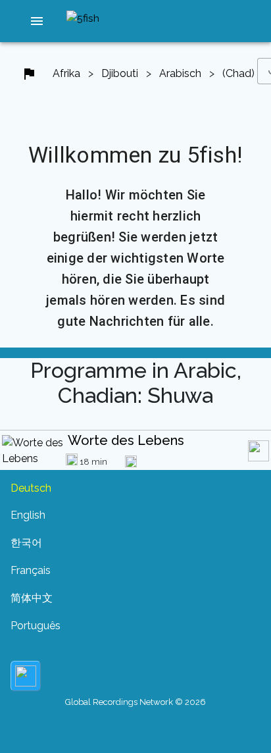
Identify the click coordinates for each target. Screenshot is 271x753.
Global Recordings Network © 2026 (135, 702)
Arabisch (180, 73)
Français (31, 570)
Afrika (66, 73)
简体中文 (32, 598)
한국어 (26, 542)
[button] (37, 21)
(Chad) (238, 73)
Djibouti (119, 73)
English (28, 515)
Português (36, 625)
